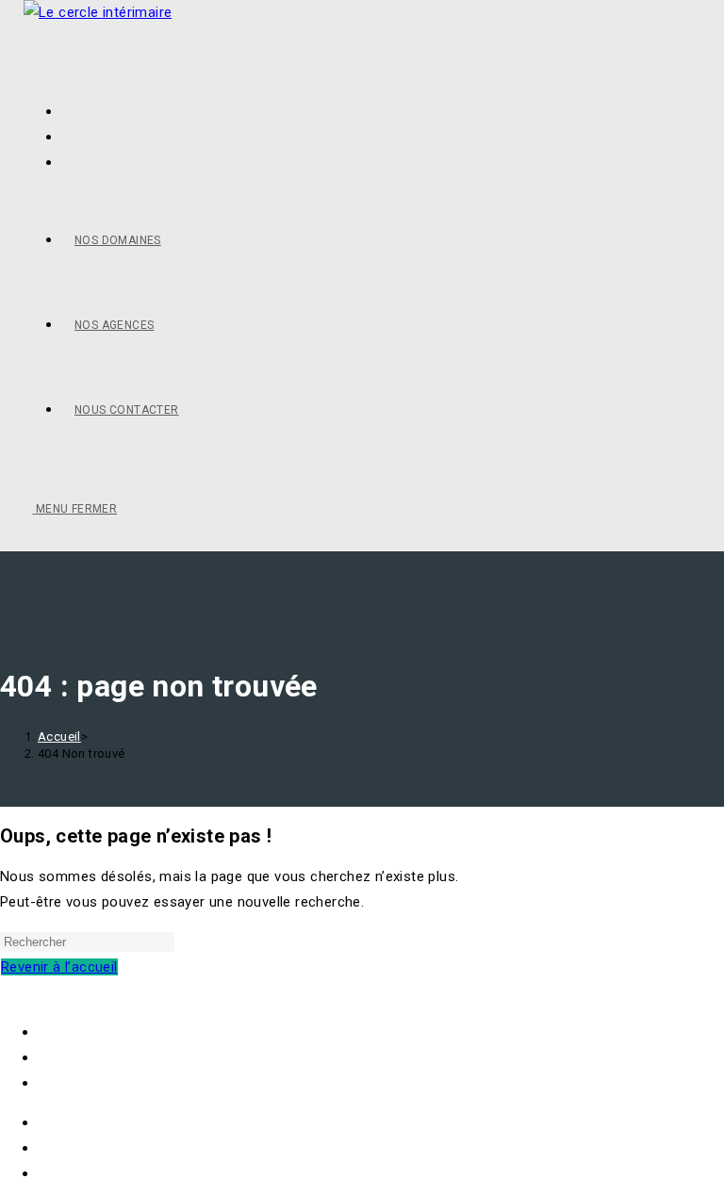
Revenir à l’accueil (59, 966)
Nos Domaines (86, 1031)
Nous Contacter (90, 1082)
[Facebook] (67, 136)
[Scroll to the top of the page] (5, 992)
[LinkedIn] (67, 162)
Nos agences (80, 1057)
